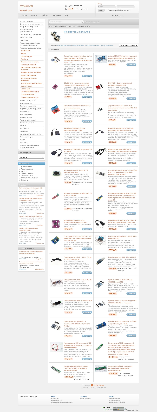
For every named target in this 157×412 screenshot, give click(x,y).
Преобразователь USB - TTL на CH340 (122, 257)
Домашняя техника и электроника (31, 24)
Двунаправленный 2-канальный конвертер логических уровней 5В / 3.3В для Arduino (122, 108)
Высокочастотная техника (30, 62)
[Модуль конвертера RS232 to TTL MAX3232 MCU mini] (56, 177)
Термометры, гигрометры (30, 97)
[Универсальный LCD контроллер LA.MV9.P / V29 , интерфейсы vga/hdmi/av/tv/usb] (101, 372)
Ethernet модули (26, 56)
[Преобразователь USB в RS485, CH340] (56, 307)
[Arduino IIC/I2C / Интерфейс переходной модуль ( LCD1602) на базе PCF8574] (101, 63)
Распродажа (24, 142)
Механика (23, 126)
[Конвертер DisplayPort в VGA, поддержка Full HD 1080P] (55, 136)
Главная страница (27, 173)
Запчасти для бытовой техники (30, 134)
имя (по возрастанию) (64, 45)
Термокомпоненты (26, 114)
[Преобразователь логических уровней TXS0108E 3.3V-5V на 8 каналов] (100, 309)
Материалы (24, 131)
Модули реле (25, 89)
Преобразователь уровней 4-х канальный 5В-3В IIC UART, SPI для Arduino (77, 324)
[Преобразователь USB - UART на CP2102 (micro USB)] (100, 288)
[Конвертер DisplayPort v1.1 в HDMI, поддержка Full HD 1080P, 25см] (100, 136)
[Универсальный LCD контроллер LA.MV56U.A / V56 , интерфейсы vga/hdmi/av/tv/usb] (55, 374)
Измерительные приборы (29, 27)
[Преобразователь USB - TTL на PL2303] (56, 286)
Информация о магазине (29, 178)
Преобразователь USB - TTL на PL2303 (78, 280)
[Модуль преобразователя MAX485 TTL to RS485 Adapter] (55, 201)
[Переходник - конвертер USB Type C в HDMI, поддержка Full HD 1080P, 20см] (100, 229)
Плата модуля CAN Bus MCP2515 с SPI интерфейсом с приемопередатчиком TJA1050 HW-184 (78, 238)
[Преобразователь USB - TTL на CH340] (100, 265)
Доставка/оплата (27, 167)
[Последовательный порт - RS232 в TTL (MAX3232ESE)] (100, 244)
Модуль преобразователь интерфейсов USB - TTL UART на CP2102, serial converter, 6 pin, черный (122, 172)
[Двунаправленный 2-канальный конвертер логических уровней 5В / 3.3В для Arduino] (100, 114)
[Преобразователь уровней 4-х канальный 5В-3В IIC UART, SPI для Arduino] (55, 330)
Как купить (24, 180)
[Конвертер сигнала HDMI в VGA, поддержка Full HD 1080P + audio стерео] (101, 155)
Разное (22, 140)
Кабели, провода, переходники (30, 34)
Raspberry (24, 59)
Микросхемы (24, 40)
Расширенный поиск (92, 22)
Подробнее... (40, 195)
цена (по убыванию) (107, 45)
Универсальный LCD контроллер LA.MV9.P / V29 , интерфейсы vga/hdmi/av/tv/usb (120, 368)
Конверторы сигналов (83, 26)
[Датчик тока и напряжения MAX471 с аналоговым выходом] (55, 114)
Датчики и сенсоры (26, 21)
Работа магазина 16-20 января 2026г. (31, 188)
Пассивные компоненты (28, 106)
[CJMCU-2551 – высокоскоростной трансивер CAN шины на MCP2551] (55, 91)
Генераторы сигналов (28, 65)
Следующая (100, 385)
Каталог (51, 26)
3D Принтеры (25, 51)
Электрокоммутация (27, 123)
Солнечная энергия (26, 137)
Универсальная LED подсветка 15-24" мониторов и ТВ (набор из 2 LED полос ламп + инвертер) (78, 345)
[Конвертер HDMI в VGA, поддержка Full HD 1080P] (56, 157)
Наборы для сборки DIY (28, 100)
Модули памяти (26, 86)
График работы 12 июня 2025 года (30, 216)
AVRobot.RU (26, 6)
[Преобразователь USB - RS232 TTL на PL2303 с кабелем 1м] (56, 264)
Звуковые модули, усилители (31, 72)
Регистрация (112, 10)
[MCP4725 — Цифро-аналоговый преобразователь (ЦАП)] (100, 91)
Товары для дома (26, 117)
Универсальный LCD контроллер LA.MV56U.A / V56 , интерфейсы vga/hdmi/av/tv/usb (76, 368)
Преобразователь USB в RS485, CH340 (78, 301)
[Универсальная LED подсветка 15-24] (56, 351)
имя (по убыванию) (78, 45)
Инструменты (24, 128)
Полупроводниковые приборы (30, 109)
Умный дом (26, 10)
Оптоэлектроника (26, 103)
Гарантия (24, 171)
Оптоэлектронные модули (30, 92)
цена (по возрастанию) (92, 45)
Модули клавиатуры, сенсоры (31, 83)
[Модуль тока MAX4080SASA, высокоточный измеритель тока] (55, 229)
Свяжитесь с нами (27, 176)
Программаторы (25, 111)
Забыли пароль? (124, 10)
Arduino (23, 53)
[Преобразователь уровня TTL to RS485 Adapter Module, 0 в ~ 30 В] (101, 330)
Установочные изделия (28, 120)
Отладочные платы (27, 94)
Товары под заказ (27, 169)
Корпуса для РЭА (26, 37)
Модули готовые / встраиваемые (65, 26)
